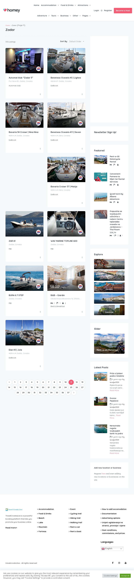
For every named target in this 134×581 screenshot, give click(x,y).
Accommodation (48, 5)
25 (71, 387)
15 (15, 387)
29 (23, 392)
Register (108, 10)
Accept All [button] (125, 576)
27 (82, 387)
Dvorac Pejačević (114, 399)
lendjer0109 (114, 382)
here (103, 473)
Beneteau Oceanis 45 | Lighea (66, 77)
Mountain (43, 527)
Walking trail (76, 522)
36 (63, 392)
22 (54, 387)
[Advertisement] (109, 79)
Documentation (109, 513)
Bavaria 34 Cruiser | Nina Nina (23, 132)
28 (18, 392)
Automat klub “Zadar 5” (21, 77)
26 (77, 387)
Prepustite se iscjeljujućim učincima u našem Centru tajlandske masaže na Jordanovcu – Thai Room (116, 220)
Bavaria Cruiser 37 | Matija (64, 186)
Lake (41, 522)
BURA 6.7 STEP (16, 295)
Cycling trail (76, 513)
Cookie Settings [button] (110, 576)
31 (34, 392)
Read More (114, 390)
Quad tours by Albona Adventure (116, 196)
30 (29, 392)
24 (65, 387)
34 (51, 392)
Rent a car (75, 527)
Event (73, 509)
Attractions (83, 5)
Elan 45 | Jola (15, 350)
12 (77, 382)
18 (32, 387)
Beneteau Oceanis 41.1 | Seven (66, 132)
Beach (41, 518)
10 (65, 382)
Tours (53, 16)
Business (64, 16)
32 (40, 392)
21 (48, 387)
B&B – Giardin (58, 295)
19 (37, 387)
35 (57, 392)
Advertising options (111, 518)
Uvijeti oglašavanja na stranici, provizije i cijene (113, 524)
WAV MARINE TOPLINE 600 (64, 241)
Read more (10, 528)
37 (68, 392)
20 (43, 387)
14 (9, 387)
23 (60, 387)
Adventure (42, 16)
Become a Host (123, 10)
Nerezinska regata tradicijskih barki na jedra (116, 430)
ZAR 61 (12, 241)
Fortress (42, 531)
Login (96, 10)
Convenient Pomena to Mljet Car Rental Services (117, 178)
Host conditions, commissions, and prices (113, 531)
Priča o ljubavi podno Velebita (117, 374)
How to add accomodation (114, 509)
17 (26, 387)
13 (82, 382)
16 (20, 387)
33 (46, 392)
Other (75, 16)
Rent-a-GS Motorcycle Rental (115, 159)
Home (36, 5)
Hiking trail (75, 518)
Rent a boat (75, 531)
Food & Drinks (67, 5)
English (108, 548)
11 (71, 382)
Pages (85, 16)
